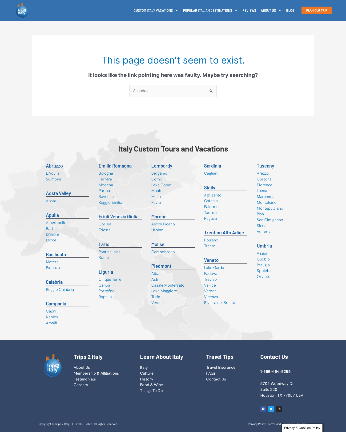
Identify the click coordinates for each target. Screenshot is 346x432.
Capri (51, 311)
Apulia (52, 215)
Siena (261, 225)
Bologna (106, 173)
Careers (81, 384)
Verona (210, 290)
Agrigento (212, 195)
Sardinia (212, 165)
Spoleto (264, 270)
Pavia (156, 202)
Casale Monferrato (168, 285)
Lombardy (161, 165)
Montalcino (267, 202)
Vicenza (211, 296)
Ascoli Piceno (163, 224)
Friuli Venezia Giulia (118, 216)
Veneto (211, 260)
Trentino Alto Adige (224, 232)
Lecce (51, 240)
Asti (154, 279)
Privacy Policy (257, 424)
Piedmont (161, 266)
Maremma (265, 196)
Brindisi (52, 234)
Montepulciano (270, 208)
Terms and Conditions (281, 424)
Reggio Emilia (110, 202)
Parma (104, 190)
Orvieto (263, 276)
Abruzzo (54, 165)
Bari (49, 228)
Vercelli (157, 302)
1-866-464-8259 (275, 371)
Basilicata (56, 254)
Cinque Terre (110, 279)
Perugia (263, 265)
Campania (56, 303)
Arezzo (263, 173)
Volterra (264, 231)
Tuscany (265, 165)
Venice (210, 285)
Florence (264, 185)
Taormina (212, 212)
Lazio (104, 244)
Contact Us (216, 379)
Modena (106, 185)
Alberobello (56, 222)
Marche (159, 216)
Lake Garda (214, 267)
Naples (52, 317)
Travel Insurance (220, 367)
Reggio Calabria (60, 289)
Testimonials (85, 379)
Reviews (249, 10)
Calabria (54, 282)
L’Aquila (53, 173)
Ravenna (106, 196)
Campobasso (163, 251)
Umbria (264, 245)
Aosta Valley (58, 193)
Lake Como (161, 185)
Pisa (260, 213)
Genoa (104, 285)
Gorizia (105, 224)
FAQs (211, 373)
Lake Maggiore (164, 290)
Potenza (53, 267)
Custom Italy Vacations (153, 10)
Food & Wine (151, 384)
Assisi (262, 253)
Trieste (105, 229)
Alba (155, 273)
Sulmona (53, 179)
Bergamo (159, 173)
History (146, 379)
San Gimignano (270, 219)
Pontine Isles (109, 251)
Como (156, 179)
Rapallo (105, 296)
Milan (156, 196)
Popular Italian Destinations (207, 10)
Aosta (51, 200)
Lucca (262, 190)
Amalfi (51, 322)
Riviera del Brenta (219, 302)
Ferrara (105, 179)
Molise (158, 244)
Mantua (158, 190)
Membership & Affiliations (96, 373)
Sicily (209, 187)
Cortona (264, 179)
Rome (104, 257)
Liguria (106, 272)
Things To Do (151, 390)
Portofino (107, 290)
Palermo (211, 206)
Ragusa (210, 218)
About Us (268, 10)
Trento (209, 245)
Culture (146, 373)
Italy (144, 367)
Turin (155, 296)
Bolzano (211, 240)
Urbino (157, 229)
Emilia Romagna (115, 165)
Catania (211, 200)
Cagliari (211, 173)
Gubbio (263, 259)
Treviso (210, 279)
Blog (290, 10)
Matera (52, 261)
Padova (210, 273)
